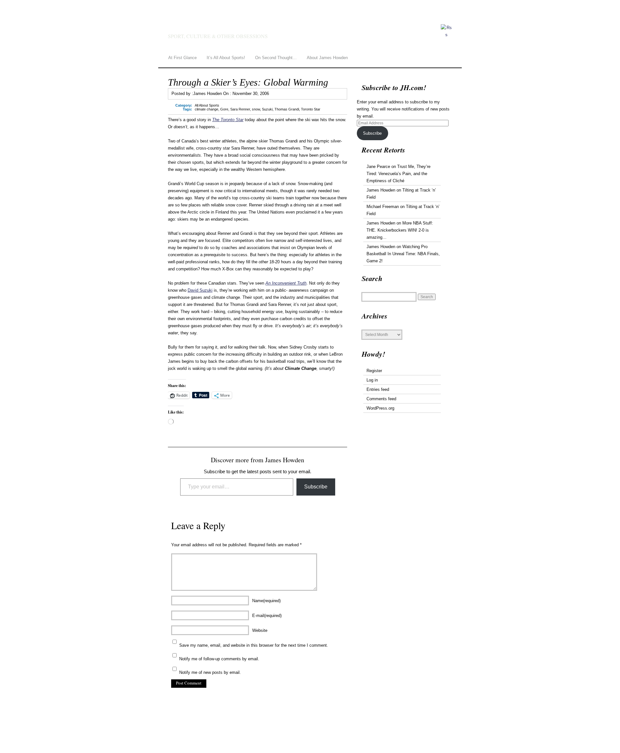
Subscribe (315, 486)
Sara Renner (240, 109)
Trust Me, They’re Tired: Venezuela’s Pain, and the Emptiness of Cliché (398, 173)
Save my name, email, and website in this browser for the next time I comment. (253, 645)
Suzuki (267, 109)
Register (374, 370)
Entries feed (378, 389)
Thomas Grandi (286, 109)
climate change (206, 109)
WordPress (199, 734)
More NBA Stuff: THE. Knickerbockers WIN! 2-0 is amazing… (400, 230)
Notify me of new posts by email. (210, 672)
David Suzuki (200, 290)
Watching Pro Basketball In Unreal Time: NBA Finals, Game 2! (403, 253)
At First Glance (182, 57)
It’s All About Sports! (226, 57)
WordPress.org (380, 408)
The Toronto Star (227, 119)
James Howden (229, 26)
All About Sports (207, 105)
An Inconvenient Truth (285, 283)
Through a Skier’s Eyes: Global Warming (248, 82)
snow (256, 109)
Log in (372, 380)
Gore (224, 109)
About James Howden (327, 57)
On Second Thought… (276, 57)
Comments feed (381, 398)
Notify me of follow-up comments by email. (219, 658)
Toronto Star (310, 109)
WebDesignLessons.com (258, 734)
